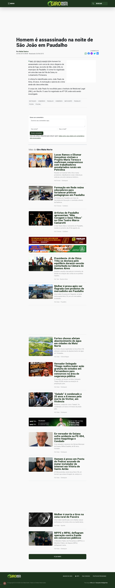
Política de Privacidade (99, 576)
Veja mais (57, 556)
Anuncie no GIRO (67, 576)
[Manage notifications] (4, 583)
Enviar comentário (36, 133)
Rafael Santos (24, 51)
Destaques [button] (32, 101)
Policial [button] (38, 104)
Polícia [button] (31, 104)
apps (77, 576)
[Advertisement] (57, 21)
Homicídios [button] (41, 101)
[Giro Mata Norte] (57, 3)
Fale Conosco (86, 576)
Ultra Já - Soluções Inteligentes (99, 582)
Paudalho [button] (50, 101)
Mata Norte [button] (68, 101)
